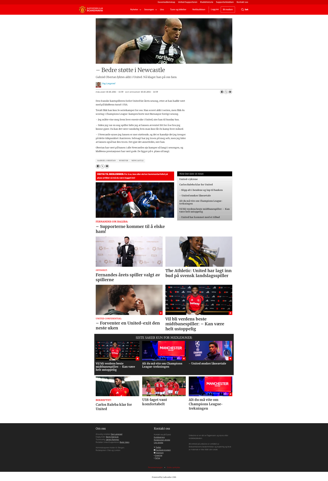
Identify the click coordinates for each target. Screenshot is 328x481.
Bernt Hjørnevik (112, 437)
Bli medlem (228, 10)
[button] (100, 353)
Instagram (160, 453)
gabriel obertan (106, 161)
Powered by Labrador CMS (164, 477)
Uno (162, 9)
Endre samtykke (173, 467)
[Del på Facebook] (222, 92)
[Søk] (242, 9)
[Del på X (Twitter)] (226, 92)
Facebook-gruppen (163, 450)
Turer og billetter (178, 9)
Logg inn (215, 9)
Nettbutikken (198, 9)
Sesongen (149, 9)
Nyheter (134, 9)
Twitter (158, 447)
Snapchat (158, 455)
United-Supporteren (187, 2)
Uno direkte (158, 443)
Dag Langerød (116, 434)
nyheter (123, 161)
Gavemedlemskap (166, 2)
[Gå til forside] (91, 10)
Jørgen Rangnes (112, 440)
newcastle (137, 161)
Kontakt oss (242, 2)
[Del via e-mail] (230, 92)
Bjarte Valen (124, 442)
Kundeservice (159, 437)
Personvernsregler (155, 467)
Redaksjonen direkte (162, 440)
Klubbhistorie (206, 2)
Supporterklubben (225, 2)
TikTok (157, 458)
